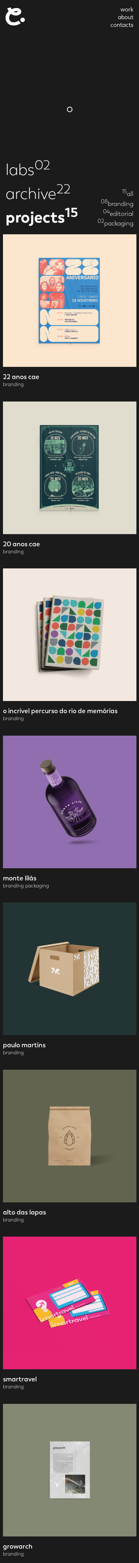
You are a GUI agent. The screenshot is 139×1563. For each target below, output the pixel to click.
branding (117, 203)
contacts (121, 25)
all (127, 193)
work (126, 9)
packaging (115, 223)
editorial (118, 213)
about (125, 17)
